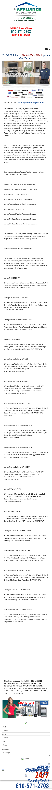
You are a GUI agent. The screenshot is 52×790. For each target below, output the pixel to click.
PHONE (4, 734)
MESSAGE (5, 749)
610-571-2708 (21, 31)
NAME (4, 727)
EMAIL (4, 742)
